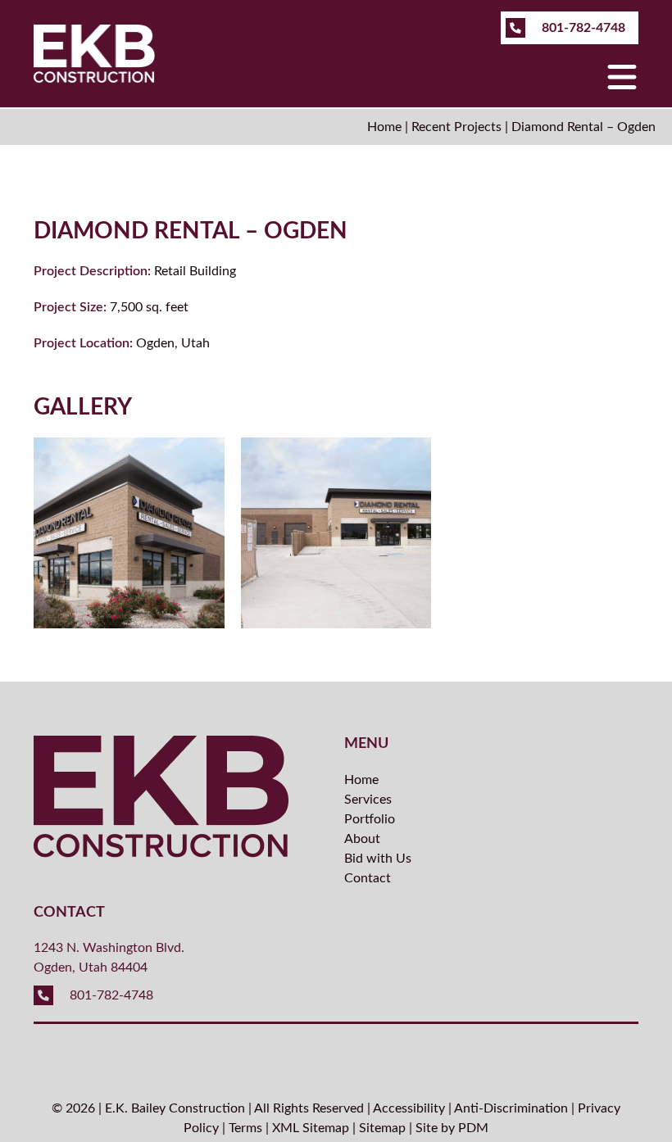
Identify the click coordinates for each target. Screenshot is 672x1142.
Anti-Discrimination (511, 1108)
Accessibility (409, 1108)
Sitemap (382, 1128)
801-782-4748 (581, 27)
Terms (245, 1128)
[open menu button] (622, 78)
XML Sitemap (310, 1128)
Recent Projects (456, 127)
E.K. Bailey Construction (175, 1108)
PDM (473, 1128)
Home (384, 127)
